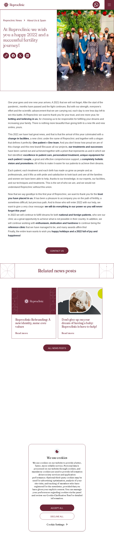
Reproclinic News (12, 20)
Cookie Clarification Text (59, 495)
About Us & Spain (36, 20)
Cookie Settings (55, 524)
